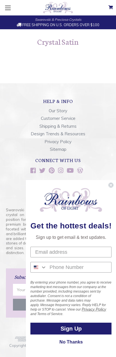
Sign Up (71, 328)
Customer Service (58, 118)
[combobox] (39, 267)
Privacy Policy (58, 141)
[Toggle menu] (7, 7)
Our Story (58, 110)
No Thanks (71, 342)
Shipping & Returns (58, 126)
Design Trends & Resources (58, 133)
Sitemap (58, 149)
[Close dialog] (111, 185)
